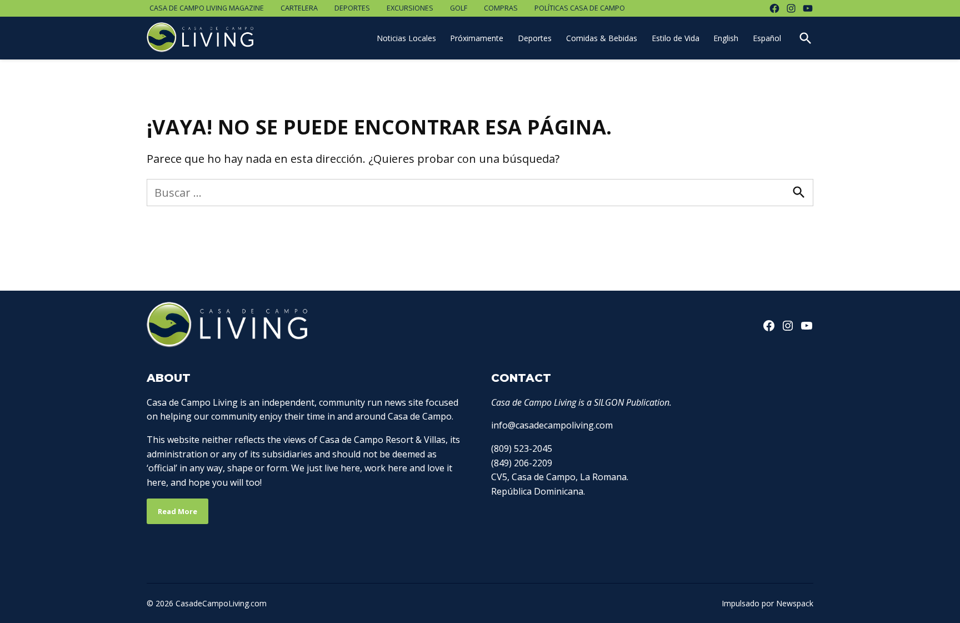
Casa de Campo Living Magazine (206, 8)
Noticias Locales (406, 38)
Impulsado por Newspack (767, 603)
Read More (177, 511)
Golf (458, 8)
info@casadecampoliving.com (552, 425)
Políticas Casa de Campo (579, 8)
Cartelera (299, 8)
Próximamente (476, 38)
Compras (501, 8)
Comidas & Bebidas (601, 38)
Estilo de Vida (675, 38)
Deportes (352, 8)
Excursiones (410, 8)
